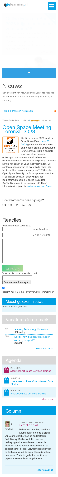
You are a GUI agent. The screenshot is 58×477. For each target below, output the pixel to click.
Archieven (27, 110)
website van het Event (39, 186)
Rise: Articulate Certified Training (28, 393)
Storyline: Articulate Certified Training (30, 371)
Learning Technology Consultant (31, 329)
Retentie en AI (28, 425)
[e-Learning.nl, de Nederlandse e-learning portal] (15, 4)
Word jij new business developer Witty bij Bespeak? (32, 338)
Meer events (49, 399)
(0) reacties (46, 120)
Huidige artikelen (11, 110)
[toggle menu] (52, 6)
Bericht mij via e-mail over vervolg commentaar (28, 291)
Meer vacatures (44, 348)
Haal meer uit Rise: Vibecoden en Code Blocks (31, 383)
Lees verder (46, 52)
